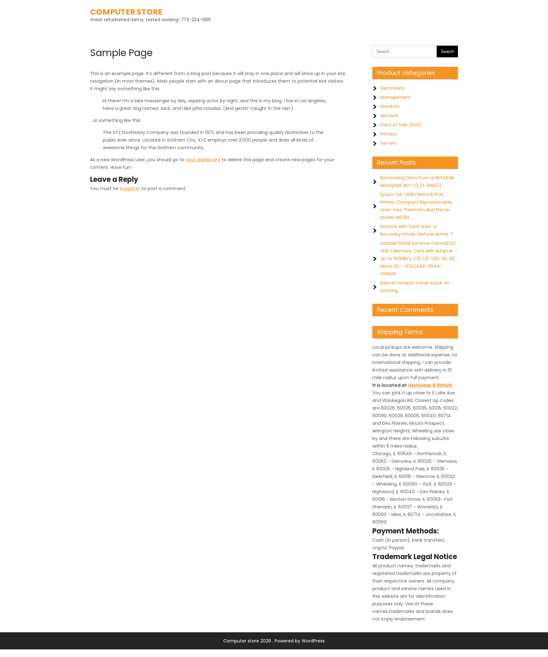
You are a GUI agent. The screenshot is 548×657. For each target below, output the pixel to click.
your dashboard (203, 159)
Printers (388, 134)
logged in (130, 188)
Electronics (392, 88)
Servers (388, 143)
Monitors (389, 106)
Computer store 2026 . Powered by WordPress (274, 641)
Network (389, 115)
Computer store (126, 11)
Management (395, 97)
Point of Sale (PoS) (400, 125)
